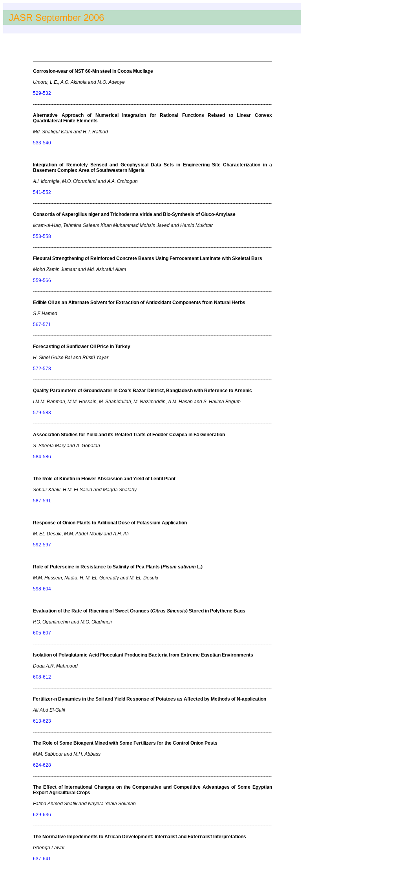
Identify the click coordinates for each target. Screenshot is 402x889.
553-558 (42, 236)
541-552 (42, 192)
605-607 (42, 633)
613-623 (42, 721)
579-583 (42, 412)
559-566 (42, 280)
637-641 (42, 858)
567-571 (42, 324)
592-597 (42, 545)
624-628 (42, 765)
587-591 (42, 501)
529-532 (42, 93)
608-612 (42, 677)
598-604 (42, 589)
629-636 (42, 814)
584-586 (42, 456)
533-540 (42, 143)
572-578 (42, 368)
